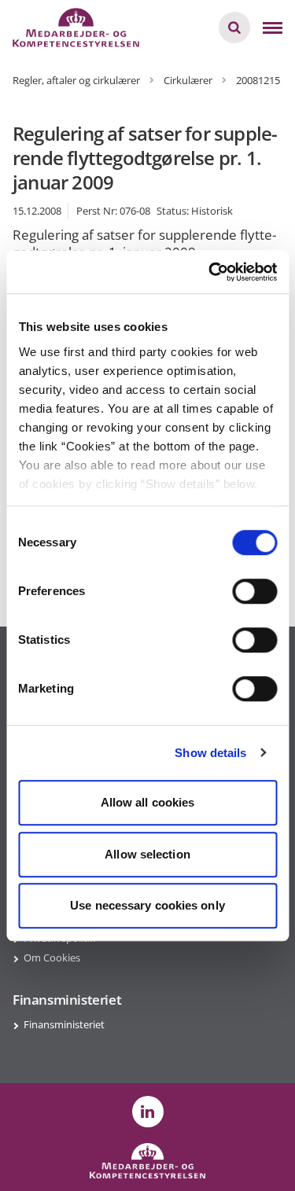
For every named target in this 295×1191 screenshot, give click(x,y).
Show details (210, 752)
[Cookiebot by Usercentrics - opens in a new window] (210, 272)
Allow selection (147, 854)
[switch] (254, 591)
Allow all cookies (148, 802)
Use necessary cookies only (147, 905)
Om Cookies (52, 957)
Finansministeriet (64, 1024)
